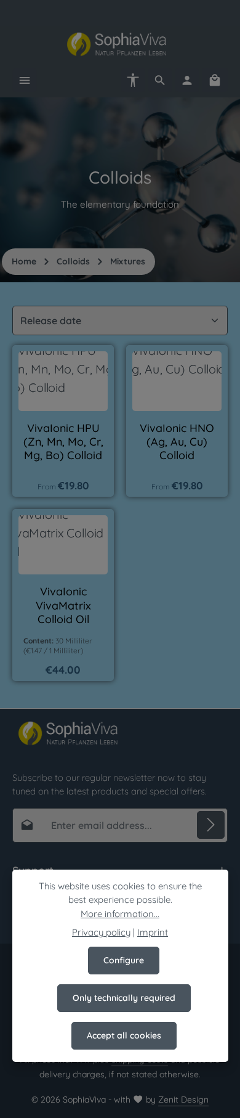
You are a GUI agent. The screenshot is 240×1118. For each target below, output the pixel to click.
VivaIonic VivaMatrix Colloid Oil (63, 605)
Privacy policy (101, 932)
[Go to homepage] (120, 44)
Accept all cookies (124, 1035)
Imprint (152, 932)
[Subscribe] (211, 825)
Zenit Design (183, 1099)
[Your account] (187, 80)
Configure (123, 960)
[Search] (160, 80)
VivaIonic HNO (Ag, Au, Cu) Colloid (177, 441)
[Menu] (24, 80)
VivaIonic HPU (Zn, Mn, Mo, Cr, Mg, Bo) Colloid (63, 441)
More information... (120, 914)
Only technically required (124, 997)
